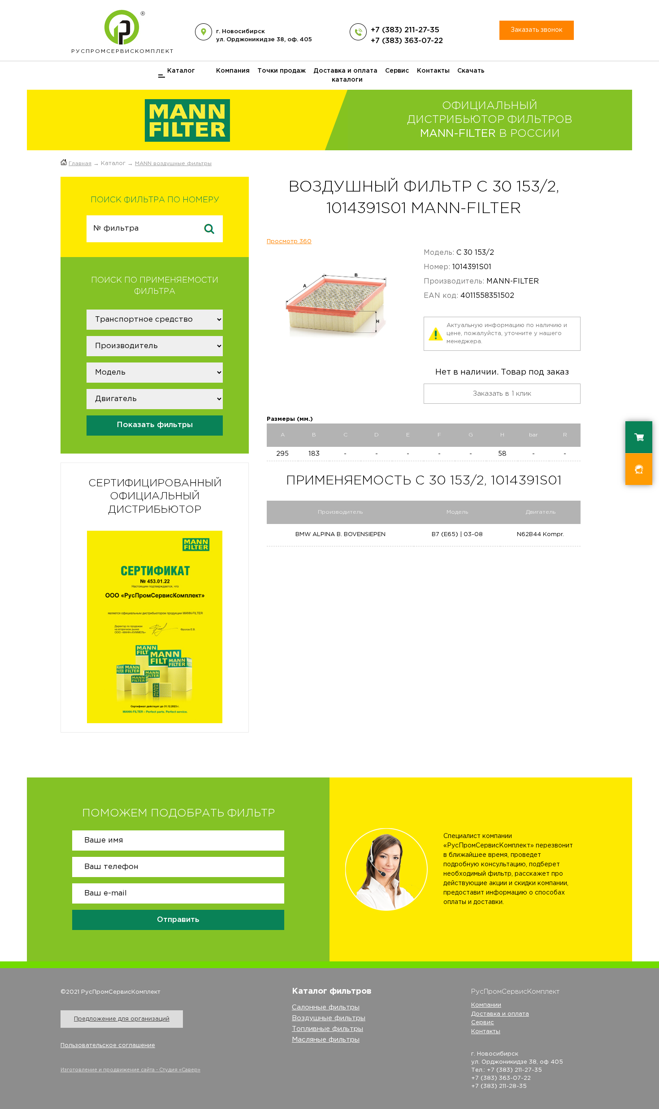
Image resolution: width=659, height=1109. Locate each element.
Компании (486, 1005)
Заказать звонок (537, 30)
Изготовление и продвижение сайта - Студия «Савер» (130, 1070)
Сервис (397, 71)
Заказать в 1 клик (502, 394)
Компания (233, 71)
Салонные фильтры (326, 1007)
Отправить (178, 920)
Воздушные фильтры (328, 1018)
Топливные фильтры (327, 1029)
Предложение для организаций (121, 1019)
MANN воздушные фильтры (173, 163)
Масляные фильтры (326, 1040)
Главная (80, 163)
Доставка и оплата (345, 71)
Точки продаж (281, 71)
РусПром (122, 51)
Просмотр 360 (289, 241)
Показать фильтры (155, 425)
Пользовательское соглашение (108, 1045)
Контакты (433, 71)
